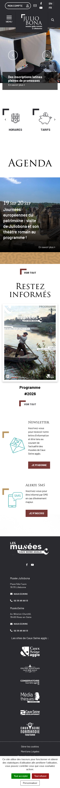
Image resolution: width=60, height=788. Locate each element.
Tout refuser (40, 776)
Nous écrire (21, 593)
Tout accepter (21, 776)
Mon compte (15, 5)
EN (50, 3)
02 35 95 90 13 (21, 600)
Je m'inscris (36, 513)
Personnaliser (30, 783)
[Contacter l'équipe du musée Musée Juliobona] (35, 5)
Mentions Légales (30, 751)
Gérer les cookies (30, 746)
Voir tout (30, 272)
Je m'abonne (39, 465)
